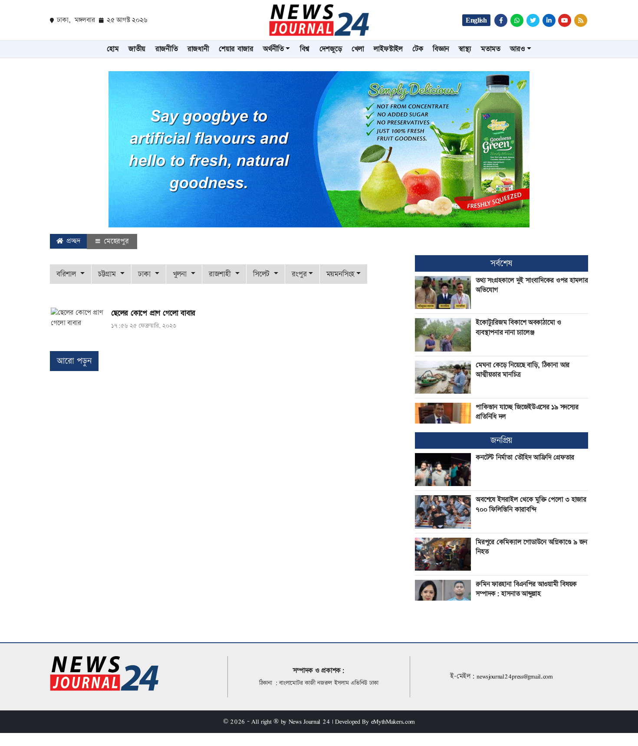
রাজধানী (198, 49)
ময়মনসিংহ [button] (340, 274)
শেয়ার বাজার (236, 49)
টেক (417, 49)
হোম (112, 49)
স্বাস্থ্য (465, 49)
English (476, 20)
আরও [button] (517, 49)
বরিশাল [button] (67, 274)
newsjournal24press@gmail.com (515, 676)
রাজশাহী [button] (221, 274)
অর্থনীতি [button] (273, 49)
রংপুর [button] (299, 274)
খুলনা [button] (181, 274)
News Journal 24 (309, 721)
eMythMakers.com (393, 721)
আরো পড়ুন (74, 361)
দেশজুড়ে (330, 49)
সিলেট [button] (262, 274)
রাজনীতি (166, 49)
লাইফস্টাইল (388, 49)
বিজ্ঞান (441, 49)
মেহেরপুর (114, 241)
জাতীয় (136, 49)
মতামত (490, 49)
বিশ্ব (304, 49)
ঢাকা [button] (145, 274)
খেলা (358, 49)
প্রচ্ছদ (72, 241)
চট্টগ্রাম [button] (108, 274)
